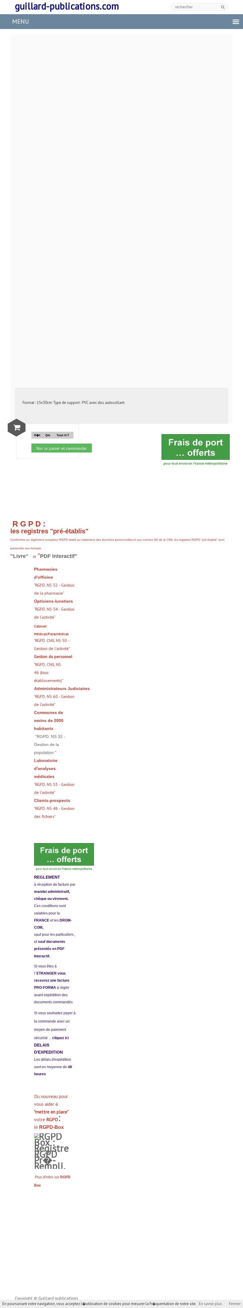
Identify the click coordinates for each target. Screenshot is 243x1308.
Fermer (235, 1303)
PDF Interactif (57, 556)
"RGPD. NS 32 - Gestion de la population (49, 744)
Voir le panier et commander (61, 448)
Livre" (21, 556)
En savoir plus (210, 1303)
